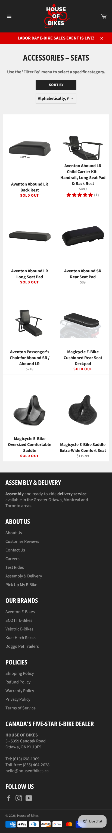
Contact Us (15, 550)
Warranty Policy (19, 691)
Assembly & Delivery (23, 576)
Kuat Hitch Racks (20, 638)
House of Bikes (27, 815)
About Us (13, 533)
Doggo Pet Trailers (22, 646)
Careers (12, 559)
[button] (80, 195)
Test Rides (14, 567)
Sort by (56, 85)
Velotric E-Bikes (19, 629)
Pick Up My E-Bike (21, 585)
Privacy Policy (17, 699)
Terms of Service (20, 708)
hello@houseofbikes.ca (27, 771)
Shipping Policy (19, 673)
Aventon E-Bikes (20, 612)
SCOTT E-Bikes (18, 620)
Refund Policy (17, 682)
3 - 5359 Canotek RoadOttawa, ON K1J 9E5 (25, 741)
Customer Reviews (22, 541)
